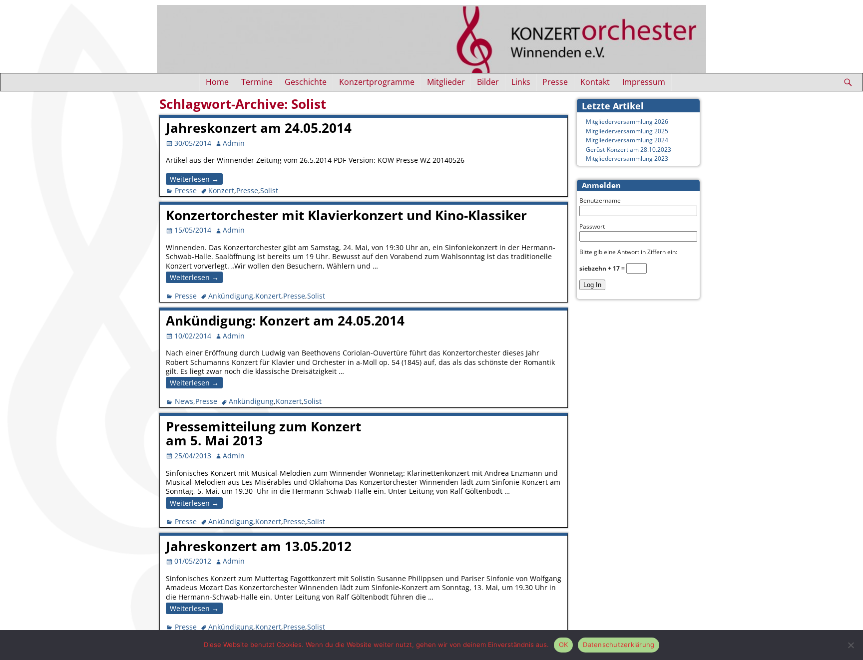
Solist (269, 190)
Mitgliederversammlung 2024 (627, 140)
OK (563, 645)
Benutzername (600, 200)
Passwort (592, 226)
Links (520, 81)
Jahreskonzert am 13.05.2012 (259, 546)
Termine (257, 81)
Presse (555, 81)
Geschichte (306, 81)
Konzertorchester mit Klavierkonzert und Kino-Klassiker (346, 215)
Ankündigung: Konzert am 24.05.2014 (285, 321)
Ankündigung (230, 296)
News (184, 401)
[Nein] (851, 645)
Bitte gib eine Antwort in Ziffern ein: (628, 252)
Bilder (488, 81)
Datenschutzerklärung (618, 645)
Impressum (643, 81)
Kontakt (595, 81)
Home (217, 81)
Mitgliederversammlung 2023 (627, 158)
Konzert (221, 190)
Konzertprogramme (377, 81)
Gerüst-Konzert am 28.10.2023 (628, 149)
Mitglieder (446, 81)
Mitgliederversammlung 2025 (627, 131)
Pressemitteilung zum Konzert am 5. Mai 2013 (263, 433)
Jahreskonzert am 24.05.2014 (259, 128)
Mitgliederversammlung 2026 (627, 121)
